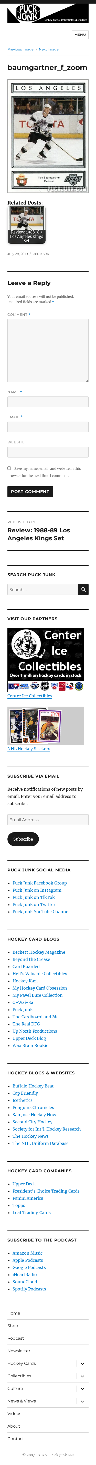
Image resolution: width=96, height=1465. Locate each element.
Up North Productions (35, 1031)
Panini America (28, 1198)
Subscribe (23, 839)
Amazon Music (27, 1253)
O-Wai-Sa (23, 1002)
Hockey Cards (21, 1363)
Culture (15, 1388)
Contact (15, 1438)
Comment (19, 314)
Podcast (15, 1338)
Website (16, 442)
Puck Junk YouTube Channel (41, 911)
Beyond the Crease (31, 959)
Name (14, 392)
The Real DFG (26, 1023)
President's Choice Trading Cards (46, 1191)
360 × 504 (41, 254)
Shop (12, 1325)
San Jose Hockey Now (34, 1114)
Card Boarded (26, 966)
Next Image (49, 49)
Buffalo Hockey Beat (33, 1085)
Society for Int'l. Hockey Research (47, 1129)
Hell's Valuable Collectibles (40, 973)
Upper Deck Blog (29, 1038)
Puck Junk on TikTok (34, 897)
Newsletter (18, 1350)
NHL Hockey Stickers (28, 748)
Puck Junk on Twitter (34, 904)
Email (15, 417)
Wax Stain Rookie (30, 1045)
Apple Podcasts (28, 1260)
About (13, 1426)
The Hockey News (31, 1136)
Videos (14, 1413)
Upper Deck (24, 1183)
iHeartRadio (25, 1274)
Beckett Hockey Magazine (39, 952)
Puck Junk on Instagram (37, 890)
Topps (19, 1205)
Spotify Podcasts (29, 1288)
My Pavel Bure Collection (38, 995)
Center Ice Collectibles (29, 695)
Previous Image (20, 49)
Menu (80, 35)
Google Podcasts (29, 1267)
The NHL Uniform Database (41, 1143)
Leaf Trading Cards (32, 1212)
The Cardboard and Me (36, 1016)
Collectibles (19, 1376)
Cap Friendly (25, 1093)
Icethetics (23, 1100)
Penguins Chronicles (33, 1107)
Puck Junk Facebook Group (40, 883)
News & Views (21, 1401)
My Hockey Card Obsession (40, 988)
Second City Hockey (32, 1121)
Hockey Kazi (25, 980)
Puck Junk (23, 1009)
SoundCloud (25, 1281)
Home (13, 1313)
